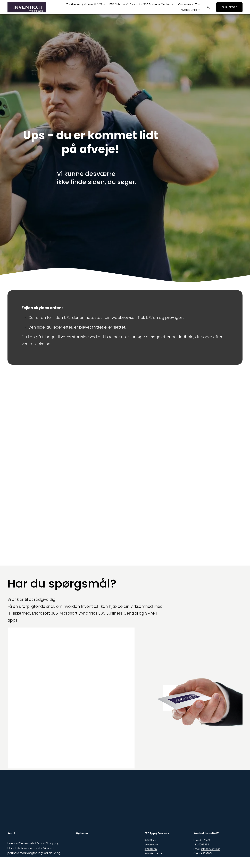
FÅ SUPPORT (229, 7)
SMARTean (151, 849)
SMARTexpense (153, 853)
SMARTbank (151, 844)
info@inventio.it (210, 849)
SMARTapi (150, 840)
